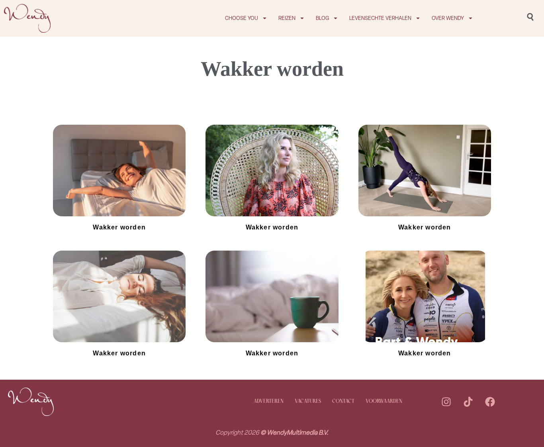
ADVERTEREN (269, 401)
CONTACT (343, 401)
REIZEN (286, 18)
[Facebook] (490, 402)
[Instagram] (446, 402)
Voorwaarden (384, 401)
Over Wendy (448, 18)
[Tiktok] (468, 402)
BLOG (322, 18)
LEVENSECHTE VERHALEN (380, 18)
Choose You (241, 18)
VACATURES (308, 401)
